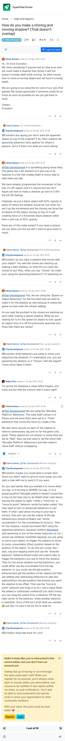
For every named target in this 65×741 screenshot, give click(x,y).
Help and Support (13, 40)
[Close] (59, 658)
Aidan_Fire (10, 381)
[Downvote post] (60, 116)
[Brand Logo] (6, 7)
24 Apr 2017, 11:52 (36, 59)
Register (10, 716)
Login (20, 716)
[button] (4, 737)
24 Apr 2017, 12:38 (41, 130)
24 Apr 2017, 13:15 (36, 163)
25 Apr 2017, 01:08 (41, 468)
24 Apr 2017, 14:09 (37, 291)
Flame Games (12, 59)
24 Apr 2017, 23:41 (34, 381)
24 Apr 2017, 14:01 (41, 255)
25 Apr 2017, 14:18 (41, 628)
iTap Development (14, 130)
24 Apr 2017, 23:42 (37, 406)
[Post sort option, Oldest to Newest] (6, 49)
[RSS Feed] (57, 40)
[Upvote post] (50, 116)
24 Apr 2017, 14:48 (41, 349)
